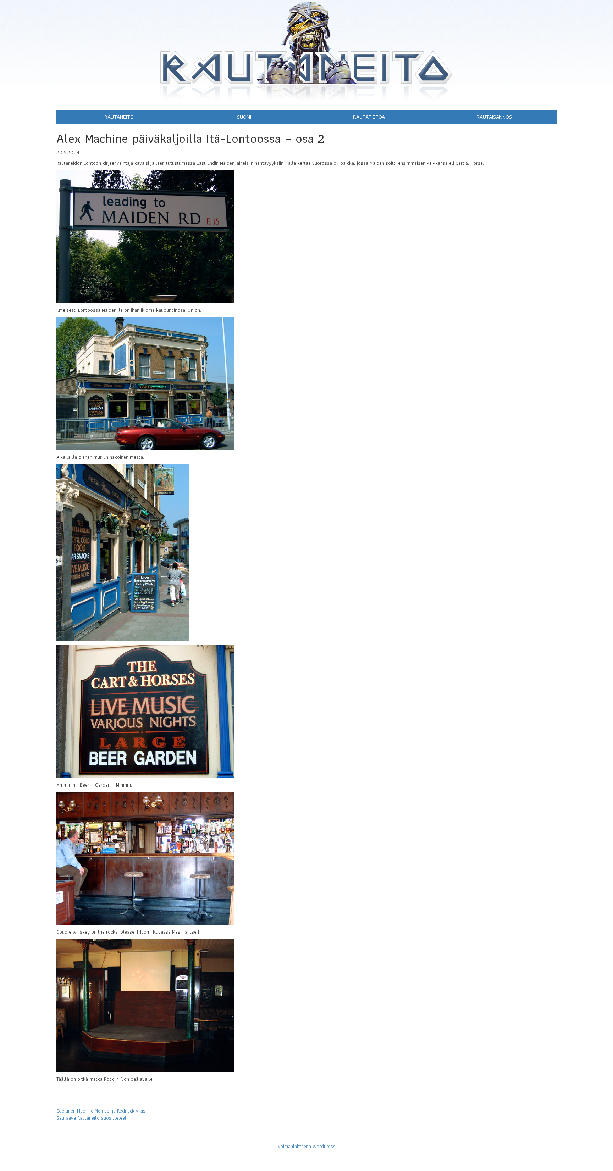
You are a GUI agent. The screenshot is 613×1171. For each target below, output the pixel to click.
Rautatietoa (369, 116)
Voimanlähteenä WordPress (307, 1146)
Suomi (244, 116)
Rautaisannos (494, 116)
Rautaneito (119, 116)
